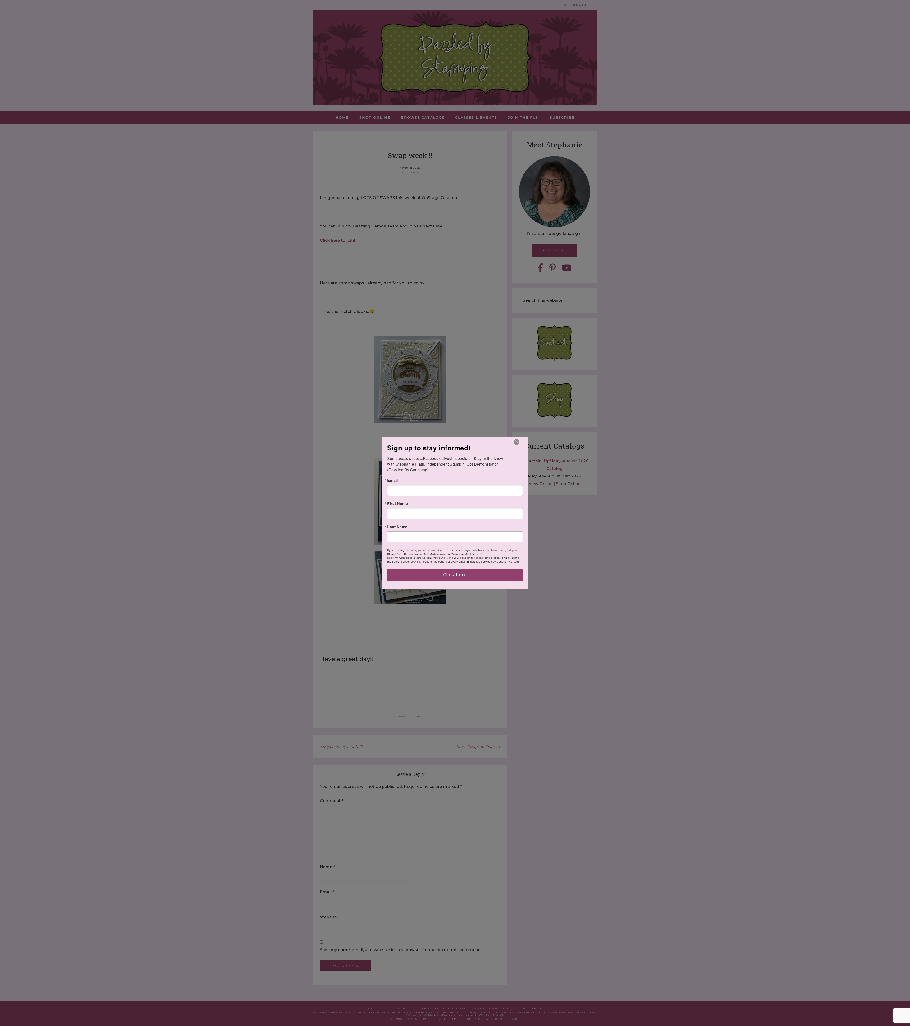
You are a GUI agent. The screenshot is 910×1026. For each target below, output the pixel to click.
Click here (455, 574)
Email (392, 480)
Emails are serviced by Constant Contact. (493, 561)
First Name (397, 503)
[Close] (516, 442)
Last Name (397, 527)
